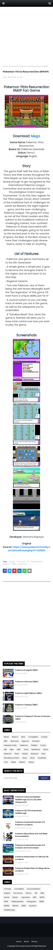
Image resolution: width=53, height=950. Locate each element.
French (28, 893)
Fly (6, 77)
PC (28, 561)
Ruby (25, 758)
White (13, 762)
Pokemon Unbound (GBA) (26, 681)
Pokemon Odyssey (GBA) (26, 704)
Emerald (35, 741)
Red (43, 754)
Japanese (25, 897)
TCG (6, 762)
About (26, 941)
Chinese (7, 889)
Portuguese (31, 901)
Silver (32, 758)
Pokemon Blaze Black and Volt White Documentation (31, 835)
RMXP (14, 564)
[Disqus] (26, 622)
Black (6, 737)
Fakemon (24, 745)
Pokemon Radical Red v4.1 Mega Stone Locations (32, 869)
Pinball (25, 754)
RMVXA (15, 906)
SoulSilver (42, 758)
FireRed (34, 745)
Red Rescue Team (11, 758)
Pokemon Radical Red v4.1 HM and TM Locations (31, 858)
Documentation (33, 889)
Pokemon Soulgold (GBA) (26, 670)
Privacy (35, 941)
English (12, 561)
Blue (23, 737)
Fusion (43, 745)
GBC (19, 749)
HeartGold (36, 749)
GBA (11, 749)
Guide (6, 897)
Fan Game (21, 561)
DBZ (5, 741)
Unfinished (13, 66)
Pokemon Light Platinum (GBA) (28, 693)
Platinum (34, 754)
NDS (34, 897)
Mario (45, 749)
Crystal (44, 737)
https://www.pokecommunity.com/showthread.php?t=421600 (29, 548)
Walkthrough (9, 910)
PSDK (6, 901)
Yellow (31, 762)
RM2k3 (6, 906)
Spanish (32, 906)
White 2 (22, 762)
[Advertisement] (26, 33)
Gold (26, 749)
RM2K (41, 901)
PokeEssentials (37, 561)
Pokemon (6, 564)
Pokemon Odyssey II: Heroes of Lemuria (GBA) (32, 717)
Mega (35, 136)
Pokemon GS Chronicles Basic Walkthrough (28, 812)
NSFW (42, 897)
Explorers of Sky (10, 745)
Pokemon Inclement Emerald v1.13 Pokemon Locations (30, 823)
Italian (15, 897)
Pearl (17, 754)
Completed (33, 737)
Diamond (14, 741)
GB (5, 749)
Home (5, 66)
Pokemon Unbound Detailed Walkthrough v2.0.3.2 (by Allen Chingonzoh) (28, 799)
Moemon (7, 754)
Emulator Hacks (24, 946)
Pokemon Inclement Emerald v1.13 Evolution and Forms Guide (30, 846)
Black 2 (15, 737)
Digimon (25, 741)
